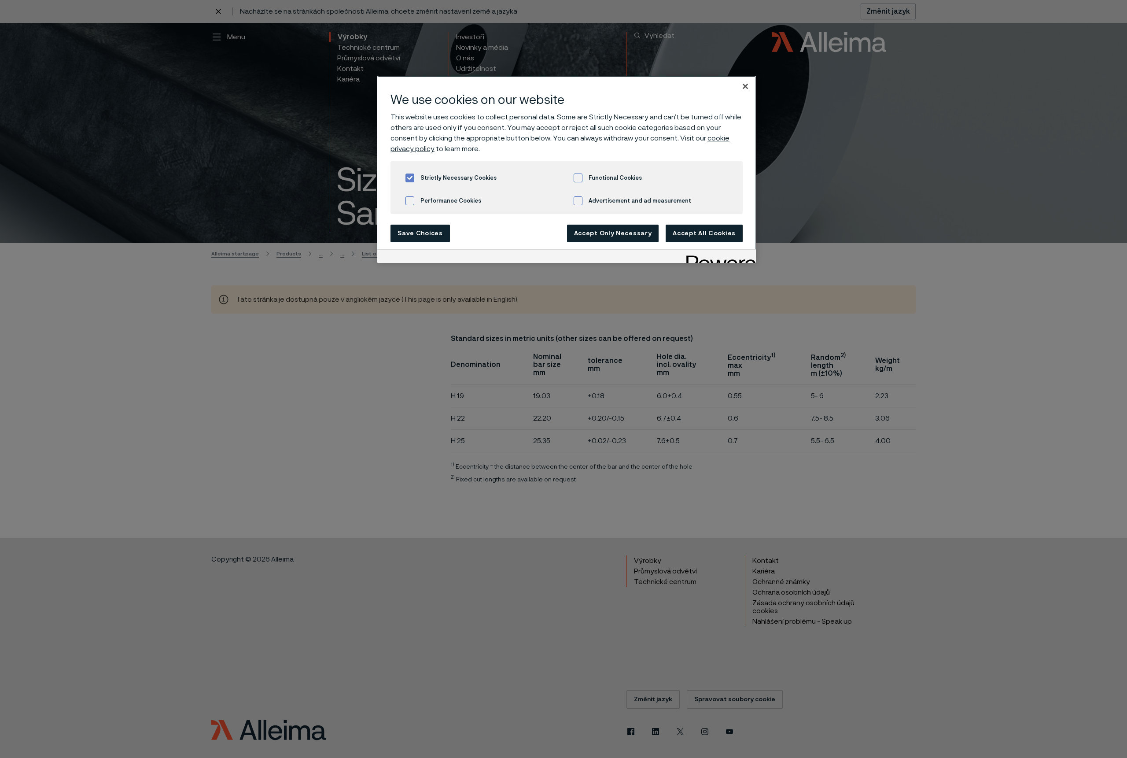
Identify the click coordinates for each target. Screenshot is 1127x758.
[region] (566, 169)
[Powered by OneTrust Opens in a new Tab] (718, 257)
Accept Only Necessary (613, 233)
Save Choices (420, 233)
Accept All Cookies (704, 233)
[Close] (745, 86)
